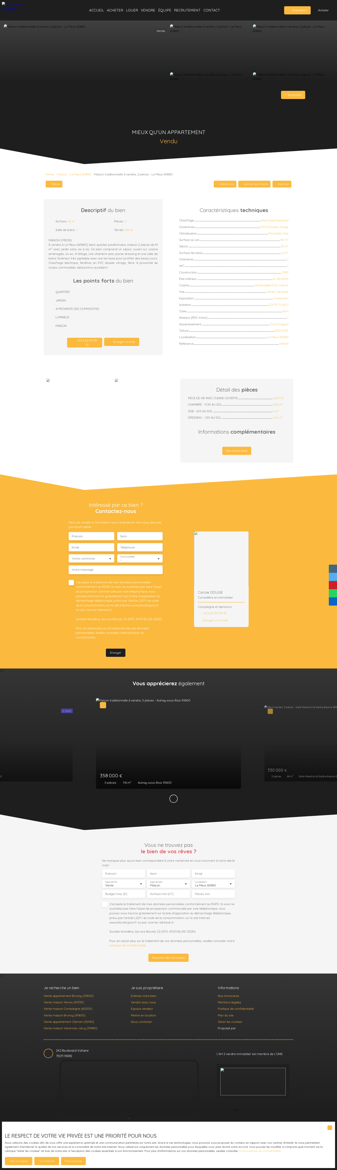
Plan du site (225, 1015)
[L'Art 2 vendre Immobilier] (20, 10)
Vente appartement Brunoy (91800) (69, 996)
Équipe (164, 10)
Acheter (115, 10)
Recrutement (187, 10)
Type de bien (156, 882)
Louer (132, 10)
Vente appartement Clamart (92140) (69, 1022)
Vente (50, 174)
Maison (62, 174)
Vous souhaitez (127, 556)
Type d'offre (111, 882)
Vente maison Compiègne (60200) (68, 1009)
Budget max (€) (116, 894)
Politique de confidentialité (236, 1009)
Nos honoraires (228, 996)
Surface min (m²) (162, 894)
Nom (123, 536)
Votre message (82, 569)
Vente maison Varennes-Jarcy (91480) (70, 1028)
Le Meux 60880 (80, 174)
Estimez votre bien (143, 996)
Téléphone (127, 547)
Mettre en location (143, 1015)
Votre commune (83, 558)
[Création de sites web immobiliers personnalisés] (246, 1028)
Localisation (201, 882)
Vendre (148, 10)
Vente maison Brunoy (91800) (64, 1015)
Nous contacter (141, 1022)
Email (75, 547)
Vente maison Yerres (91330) (64, 1002)
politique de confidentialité (127, 945)
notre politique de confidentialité (260, 1151)
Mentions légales (229, 1002)
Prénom (77, 536)
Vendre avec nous (143, 1002)
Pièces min (202, 894)
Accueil (96, 10)
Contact (211, 10)
